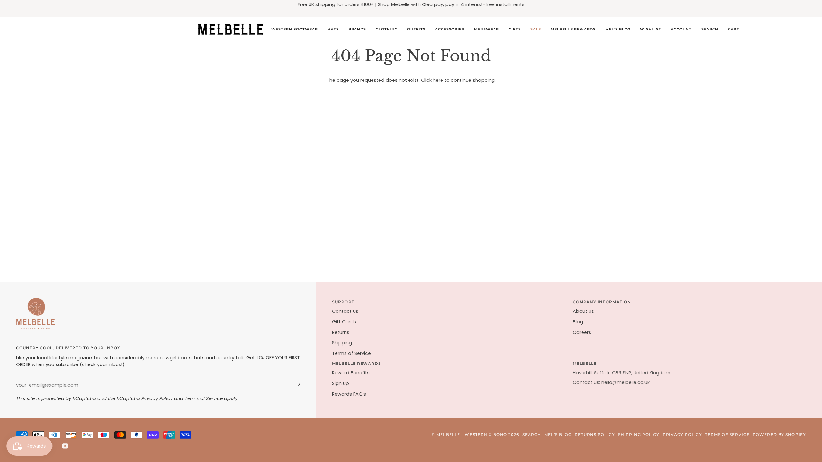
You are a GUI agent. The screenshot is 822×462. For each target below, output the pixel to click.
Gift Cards (344, 322)
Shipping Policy (639, 434)
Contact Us (345, 311)
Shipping (342, 342)
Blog (578, 322)
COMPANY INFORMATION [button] (602, 301)
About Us (583, 311)
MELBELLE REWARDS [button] (356, 363)
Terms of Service (204, 398)
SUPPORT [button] (343, 301)
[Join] (294, 384)
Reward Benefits (351, 373)
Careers (582, 332)
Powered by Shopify (779, 434)
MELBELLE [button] (585, 363)
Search (531, 434)
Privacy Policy (157, 398)
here (438, 80)
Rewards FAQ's (349, 394)
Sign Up (340, 383)
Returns (340, 332)
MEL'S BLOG (558, 434)
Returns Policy (595, 434)
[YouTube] (65, 446)
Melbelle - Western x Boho (471, 434)
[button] (295, 29)
